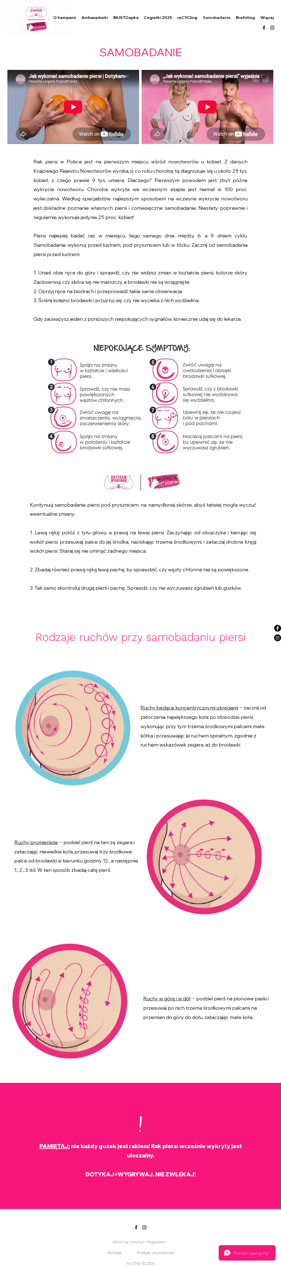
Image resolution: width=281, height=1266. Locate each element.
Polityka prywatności (156, 1252)
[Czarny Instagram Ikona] (272, 27)
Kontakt (115, 1252)
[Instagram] (277, 637)
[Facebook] (277, 628)
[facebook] (264, 27)
